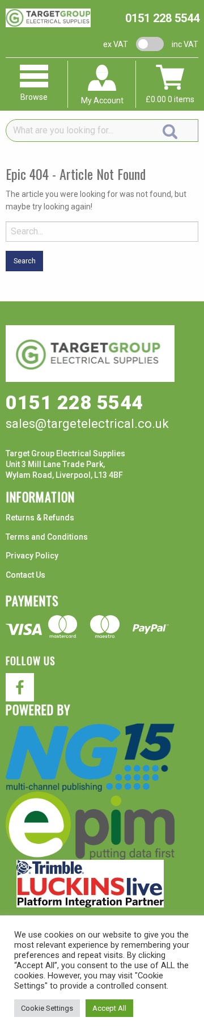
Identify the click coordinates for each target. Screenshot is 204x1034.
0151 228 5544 (162, 18)
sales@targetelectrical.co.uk (87, 424)
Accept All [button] (109, 1008)
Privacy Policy (32, 555)
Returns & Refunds (40, 517)
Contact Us (25, 574)
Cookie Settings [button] (47, 1008)
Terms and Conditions (47, 536)
